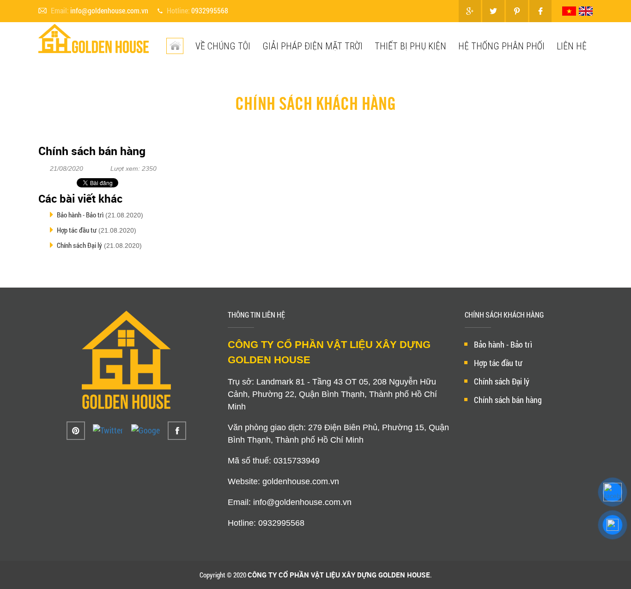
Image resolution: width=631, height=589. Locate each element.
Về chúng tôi (222, 46)
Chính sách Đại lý (79, 245)
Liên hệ (572, 46)
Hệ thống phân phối (501, 46)
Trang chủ (243, 81)
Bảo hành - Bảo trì (80, 214)
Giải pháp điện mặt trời (312, 46)
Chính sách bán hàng (508, 399)
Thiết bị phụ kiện (410, 46)
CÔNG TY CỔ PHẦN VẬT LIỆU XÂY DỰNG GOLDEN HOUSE (339, 574)
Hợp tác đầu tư (77, 229)
